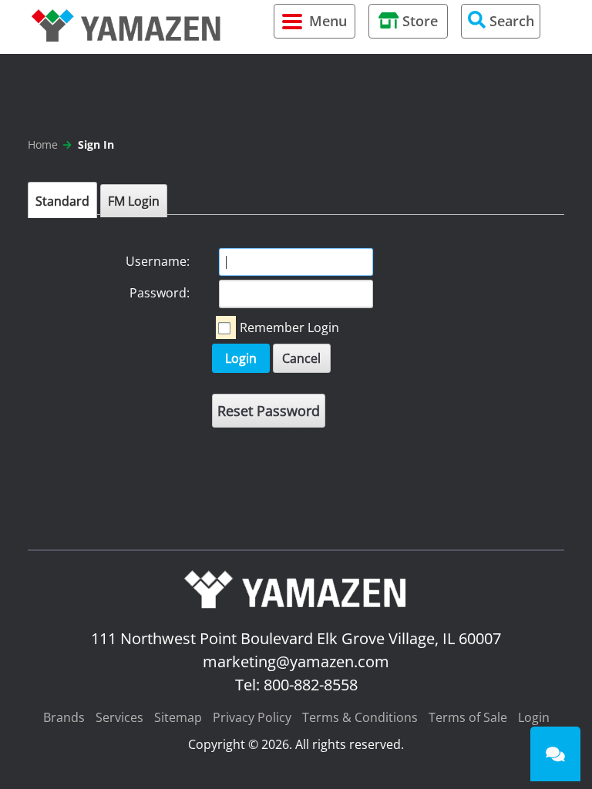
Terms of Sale (468, 717)
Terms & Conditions (360, 717)
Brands (64, 717)
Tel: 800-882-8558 (296, 684)
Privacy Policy (252, 717)
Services (119, 717)
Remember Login (289, 327)
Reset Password (268, 410)
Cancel (301, 358)
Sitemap (178, 717)
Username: (158, 261)
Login (241, 358)
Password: (160, 292)
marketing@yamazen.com (296, 661)
